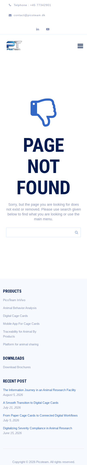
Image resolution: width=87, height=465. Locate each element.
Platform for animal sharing (20, 344)
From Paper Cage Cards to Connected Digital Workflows (40, 415)
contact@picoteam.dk (29, 15)
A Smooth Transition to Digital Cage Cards (30, 402)
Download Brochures (17, 367)
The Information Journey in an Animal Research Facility (39, 390)
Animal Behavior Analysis (20, 308)
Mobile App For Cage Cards (21, 323)
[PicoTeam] (14, 45)
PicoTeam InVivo (14, 300)
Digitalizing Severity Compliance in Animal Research (37, 428)
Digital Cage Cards (15, 315)
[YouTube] (49, 29)
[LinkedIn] (38, 29)
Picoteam (42, 462)
